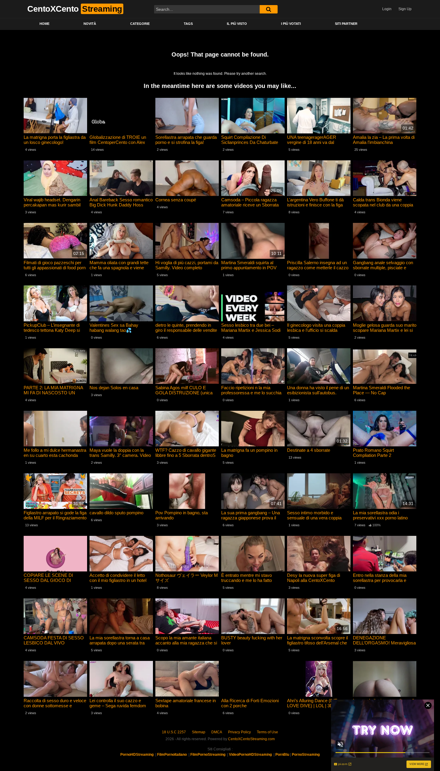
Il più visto (237, 23)
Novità (90, 23)
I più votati (291, 23)
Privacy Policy (239, 732)
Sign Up (405, 9)
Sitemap (198, 732)
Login (387, 9)
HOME (44, 23)
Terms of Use (267, 732)
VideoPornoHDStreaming (250, 754)
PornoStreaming (306, 754)
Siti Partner (346, 23)
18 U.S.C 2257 (174, 732)
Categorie (140, 23)
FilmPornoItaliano (172, 754)
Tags (188, 23)
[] (268, 9)
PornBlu (282, 754)
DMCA (216, 732)
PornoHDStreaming (137, 754)
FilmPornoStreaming (207, 754)
